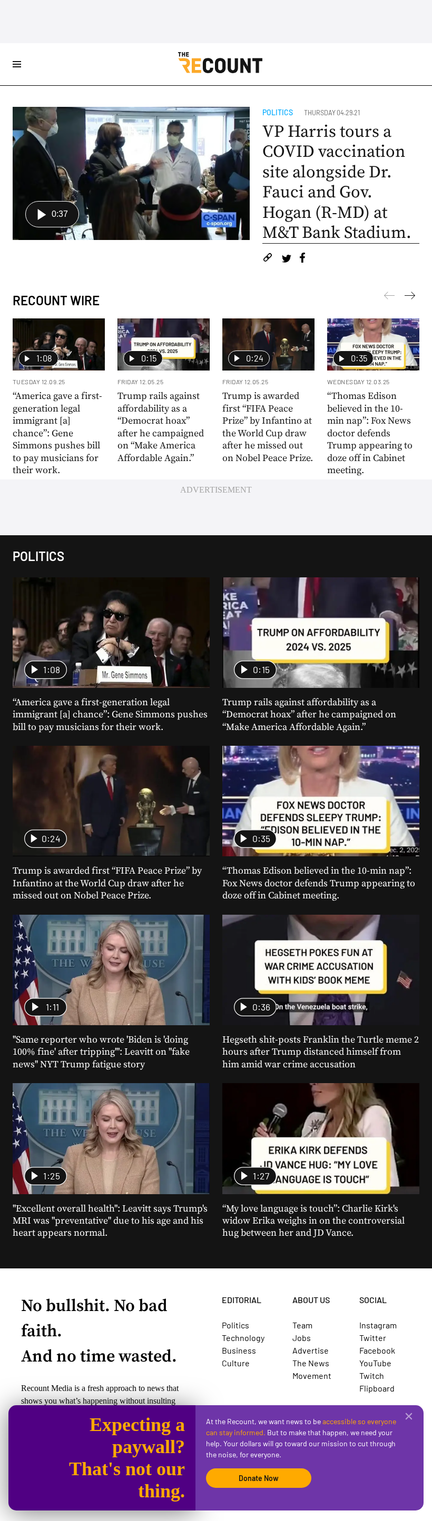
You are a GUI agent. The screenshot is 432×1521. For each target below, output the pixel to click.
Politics (277, 112)
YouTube (375, 1363)
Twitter (372, 1338)
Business (239, 1350)
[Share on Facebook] (302, 259)
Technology (243, 1338)
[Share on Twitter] (286, 259)
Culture (236, 1363)
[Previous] (409, 297)
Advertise (310, 1350)
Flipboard (377, 1388)
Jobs (301, 1338)
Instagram (378, 1325)
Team (302, 1325)
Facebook (377, 1350)
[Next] (389, 297)
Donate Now (259, 1478)
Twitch (371, 1375)
